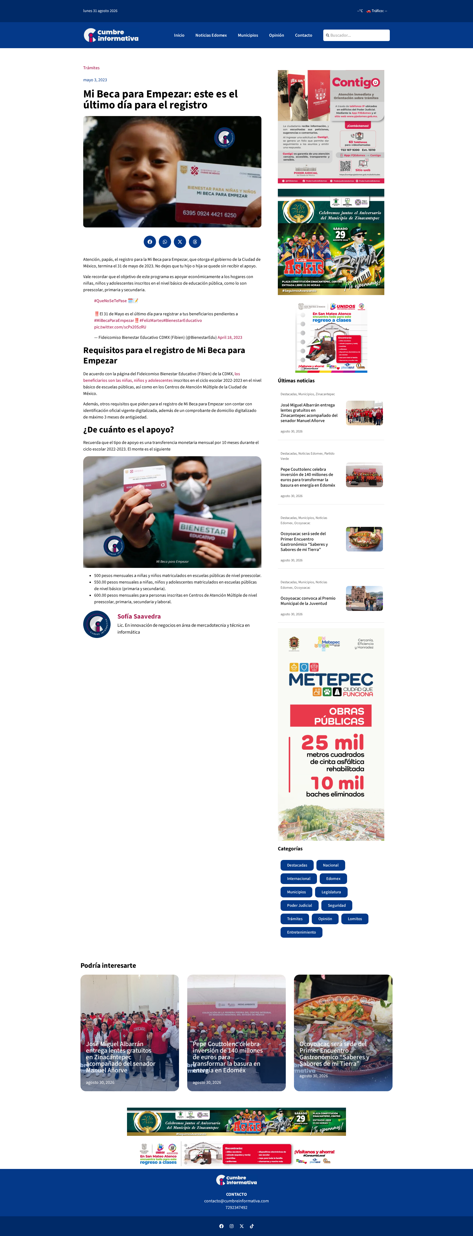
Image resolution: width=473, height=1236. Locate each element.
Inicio (179, 35)
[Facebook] (221, 1226)
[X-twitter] (241, 1226)
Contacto (303, 35)
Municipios (248, 35)
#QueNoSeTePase (110, 301)
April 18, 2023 (230, 337)
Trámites (91, 68)
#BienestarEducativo (182, 320)
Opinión (276, 35)
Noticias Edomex (211, 35)
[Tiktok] (251, 1226)
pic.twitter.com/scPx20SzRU (120, 327)
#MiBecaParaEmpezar (114, 320)
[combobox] (356, 35)
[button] (150, 242)
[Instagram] (231, 1226)
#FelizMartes (151, 320)
